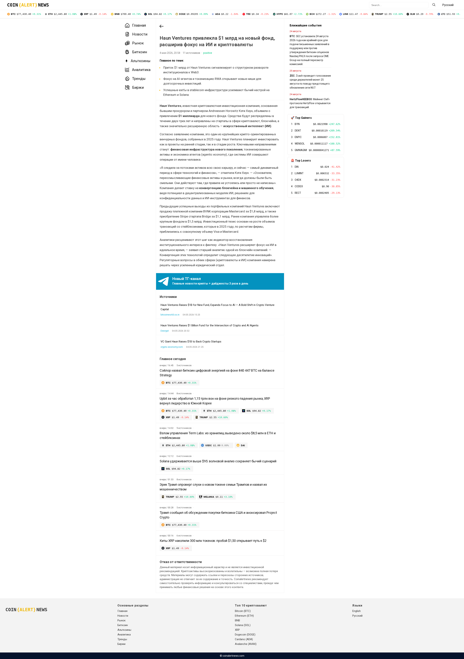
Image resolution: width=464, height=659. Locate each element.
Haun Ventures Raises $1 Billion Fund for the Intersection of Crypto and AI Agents (209, 325)
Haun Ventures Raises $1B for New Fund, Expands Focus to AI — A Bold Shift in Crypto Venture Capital (217, 307)
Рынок (138, 43)
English (356, 611)
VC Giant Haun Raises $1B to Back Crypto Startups (191, 341)
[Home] (161, 26)
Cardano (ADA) (244, 639)
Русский (357, 615)
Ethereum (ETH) (244, 615)
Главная (139, 25)
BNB (237, 620)
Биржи (138, 87)
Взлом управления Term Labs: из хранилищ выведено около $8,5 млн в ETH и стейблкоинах (218, 435)
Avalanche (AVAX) (245, 644)
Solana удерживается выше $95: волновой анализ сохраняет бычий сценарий (218, 461)
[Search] (434, 5)
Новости (139, 34)
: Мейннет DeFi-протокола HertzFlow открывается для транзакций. (310, 103)
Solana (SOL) (242, 625)
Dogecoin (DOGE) (245, 634)
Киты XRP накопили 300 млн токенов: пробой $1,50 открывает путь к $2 (213, 541)
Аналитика (141, 70)
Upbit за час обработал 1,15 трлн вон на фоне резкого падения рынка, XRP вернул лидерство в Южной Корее (215, 401)
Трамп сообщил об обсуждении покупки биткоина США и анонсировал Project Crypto (218, 515)
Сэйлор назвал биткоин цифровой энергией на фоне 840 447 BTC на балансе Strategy (217, 373)
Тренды (139, 78)
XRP (237, 629)
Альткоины (140, 61)
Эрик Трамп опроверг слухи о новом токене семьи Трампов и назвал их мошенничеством (213, 487)
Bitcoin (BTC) (243, 611)
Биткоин (139, 52)
